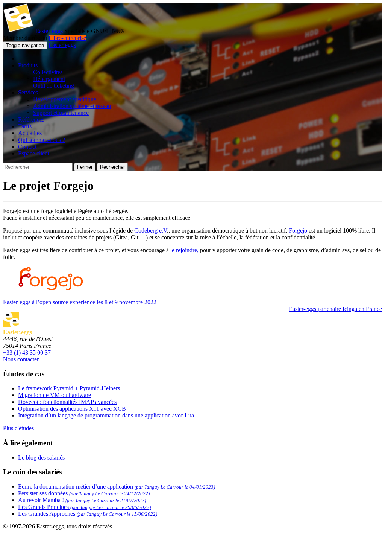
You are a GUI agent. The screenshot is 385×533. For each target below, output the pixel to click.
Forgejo (298, 230)
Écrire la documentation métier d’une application (116, 486)
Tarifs (25, 126)
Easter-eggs (48, 31)
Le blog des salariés (41, 457)
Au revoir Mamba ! (82, 500)
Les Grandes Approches (87, 513)
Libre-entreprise (67, 38)
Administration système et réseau (72, 106)
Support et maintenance (61, 113)
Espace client (33, 153)
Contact (27, 146)
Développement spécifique (64, 99)
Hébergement (49, 79)
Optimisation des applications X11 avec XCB (72, 408)
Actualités (30, 133)
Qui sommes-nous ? (41, 140)
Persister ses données (84, 493)
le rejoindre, (184, 250)
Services (28, 92)
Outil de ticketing (53, 85)
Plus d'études (18, 428)
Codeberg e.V (150, 230)
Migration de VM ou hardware (54, 395)
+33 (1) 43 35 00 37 (27, 352)
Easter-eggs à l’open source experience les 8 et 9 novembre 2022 (79, 302)
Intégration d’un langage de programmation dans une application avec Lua (106, 415)
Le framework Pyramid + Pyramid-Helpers (69, 388)
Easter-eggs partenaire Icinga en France (335, 309)
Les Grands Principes (84, 507)
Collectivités (47, 72)
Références (31, 119)
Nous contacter (21, 359)
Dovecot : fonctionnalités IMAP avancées (67, 402)
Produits (28, 65)
